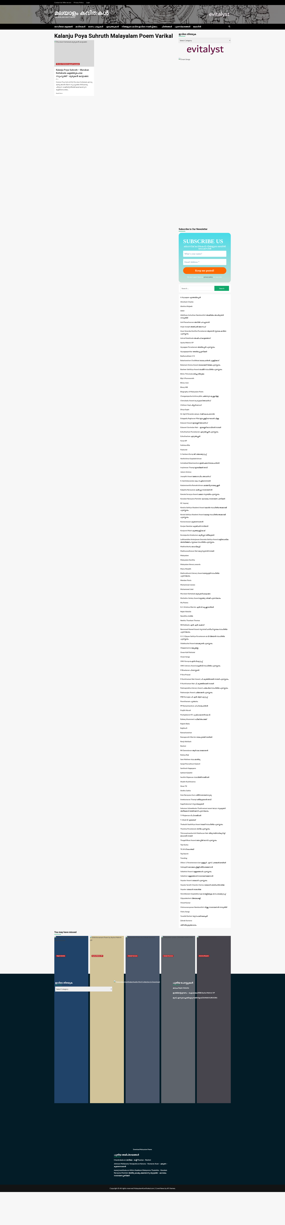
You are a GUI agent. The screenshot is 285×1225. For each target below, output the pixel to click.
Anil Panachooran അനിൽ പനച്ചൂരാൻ (195, 322)
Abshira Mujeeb (186, 306)
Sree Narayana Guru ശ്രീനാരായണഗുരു (196, 795)
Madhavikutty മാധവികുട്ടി (190, 546)
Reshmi (183, 746)
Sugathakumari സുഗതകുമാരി (192, 804)
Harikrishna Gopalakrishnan (191, 459)
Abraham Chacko (186, 302)
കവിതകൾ (80, 26)
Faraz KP (183, 441)
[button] (229, 26)
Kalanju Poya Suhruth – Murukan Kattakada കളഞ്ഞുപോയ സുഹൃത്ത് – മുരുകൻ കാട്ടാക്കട (72, 73)
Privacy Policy (79, 2)
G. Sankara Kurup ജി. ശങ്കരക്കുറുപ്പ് (193, 454)
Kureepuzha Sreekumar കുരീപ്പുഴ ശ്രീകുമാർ (197, 535)
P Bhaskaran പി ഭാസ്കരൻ (189, 670)
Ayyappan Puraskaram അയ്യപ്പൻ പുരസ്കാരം (197, 347)
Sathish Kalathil (186, 773)
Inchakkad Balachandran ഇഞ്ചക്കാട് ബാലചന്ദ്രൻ (199, 463)
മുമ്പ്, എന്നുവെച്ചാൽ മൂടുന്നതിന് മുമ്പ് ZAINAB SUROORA (195, 998)
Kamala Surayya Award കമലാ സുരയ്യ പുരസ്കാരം (199, 494)
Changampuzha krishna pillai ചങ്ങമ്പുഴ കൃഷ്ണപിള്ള (199, 396)
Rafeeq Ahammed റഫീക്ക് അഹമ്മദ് (193, 719)
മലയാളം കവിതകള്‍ (81, 12)
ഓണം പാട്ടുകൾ (95, 26)
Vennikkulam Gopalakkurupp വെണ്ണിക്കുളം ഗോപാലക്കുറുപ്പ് (203, 894)
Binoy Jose (184, 383)
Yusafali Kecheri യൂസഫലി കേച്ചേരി (194, 916)
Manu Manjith (185, 569)
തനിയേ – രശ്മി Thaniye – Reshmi (138, 1160)
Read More (59, 93)
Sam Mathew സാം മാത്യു (190, 759)
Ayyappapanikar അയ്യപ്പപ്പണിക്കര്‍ (193, 352)
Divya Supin (184, 409)
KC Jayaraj (184, 503)
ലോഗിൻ (197, 26)
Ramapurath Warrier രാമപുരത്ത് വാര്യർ (196, 737)
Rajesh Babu (185, 724)
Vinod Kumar (185, 903)
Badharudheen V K (187, 356)
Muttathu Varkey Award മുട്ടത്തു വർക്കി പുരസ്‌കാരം (200, 598)
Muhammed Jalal (186, 589)
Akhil (182, 311)
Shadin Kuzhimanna (187, 782)
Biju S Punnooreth (187, 378)
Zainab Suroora (186, 921)
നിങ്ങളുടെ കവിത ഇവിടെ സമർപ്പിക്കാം (139, 26)
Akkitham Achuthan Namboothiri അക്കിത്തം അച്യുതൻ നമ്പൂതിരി (202, 316)
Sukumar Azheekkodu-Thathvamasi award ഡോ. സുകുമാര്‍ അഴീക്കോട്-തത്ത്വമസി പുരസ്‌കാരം (203, 809)
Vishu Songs (185, 912)
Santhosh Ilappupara (188, 768)
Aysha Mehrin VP (186, 343)
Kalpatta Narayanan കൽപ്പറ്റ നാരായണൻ (196, 490)
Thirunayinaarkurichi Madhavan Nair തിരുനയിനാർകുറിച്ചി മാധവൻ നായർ (202, 834)
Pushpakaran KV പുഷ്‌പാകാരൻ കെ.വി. (195, 715)
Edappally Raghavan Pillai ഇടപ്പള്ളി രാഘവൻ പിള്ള (199, 418)
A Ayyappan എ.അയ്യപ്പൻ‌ (190, 297)
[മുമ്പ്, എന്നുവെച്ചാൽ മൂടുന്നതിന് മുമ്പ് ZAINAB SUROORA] (143, 947)
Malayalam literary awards (190, 564)
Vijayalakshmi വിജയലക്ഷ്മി (190, 898)
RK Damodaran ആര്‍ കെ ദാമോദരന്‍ (194, 750)
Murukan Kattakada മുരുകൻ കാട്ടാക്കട (68, 64)
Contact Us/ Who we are (62, 2)
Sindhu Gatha (185, 791)
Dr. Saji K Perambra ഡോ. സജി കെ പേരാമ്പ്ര (197, 414)
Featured (183, 450)
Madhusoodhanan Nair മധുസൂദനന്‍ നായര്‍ (197, 551)
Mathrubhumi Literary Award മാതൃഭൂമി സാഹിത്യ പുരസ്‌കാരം (199, 574)
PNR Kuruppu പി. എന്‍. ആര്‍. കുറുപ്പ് (194, 697)
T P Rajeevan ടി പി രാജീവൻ (190, 815)
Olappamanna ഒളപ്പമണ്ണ (189, 648)
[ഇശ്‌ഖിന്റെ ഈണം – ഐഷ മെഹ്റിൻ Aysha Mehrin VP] (107, 947)
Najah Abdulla (185, 611)
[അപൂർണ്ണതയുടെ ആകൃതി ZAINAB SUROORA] (178, 947)
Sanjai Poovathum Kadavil (190, 764)
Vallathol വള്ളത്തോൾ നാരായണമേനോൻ (196, 876)
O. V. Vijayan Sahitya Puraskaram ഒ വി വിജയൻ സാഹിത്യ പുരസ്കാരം (202, 637)
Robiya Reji (184, 755)
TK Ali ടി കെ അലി (187, 849)
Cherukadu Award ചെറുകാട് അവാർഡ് (195, 401)
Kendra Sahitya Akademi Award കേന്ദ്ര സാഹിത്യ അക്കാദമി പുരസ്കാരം (203, 508)
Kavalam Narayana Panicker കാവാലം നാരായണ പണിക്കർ (202, 499)
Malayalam (184, 555)
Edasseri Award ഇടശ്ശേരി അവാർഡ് (194, 423)
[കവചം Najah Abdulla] (71, 947)
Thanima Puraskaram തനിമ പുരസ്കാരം (195, 829)
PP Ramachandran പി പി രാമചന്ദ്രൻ (194, 706)
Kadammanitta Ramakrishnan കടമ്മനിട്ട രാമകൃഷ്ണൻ (200, 485)
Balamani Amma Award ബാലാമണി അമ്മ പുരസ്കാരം (200, 365)
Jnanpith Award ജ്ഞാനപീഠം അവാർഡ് (195, 476)
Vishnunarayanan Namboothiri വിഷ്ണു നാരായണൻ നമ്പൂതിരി (203, 907)
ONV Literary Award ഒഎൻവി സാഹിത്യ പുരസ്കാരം (200, 666)
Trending (183, 858)
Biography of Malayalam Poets (191, 392)
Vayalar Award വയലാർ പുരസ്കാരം (193, 880)
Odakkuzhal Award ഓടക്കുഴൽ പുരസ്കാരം (196, 643)
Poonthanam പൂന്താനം (189, 701)
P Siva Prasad (185, 675)
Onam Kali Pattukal (187, 652)
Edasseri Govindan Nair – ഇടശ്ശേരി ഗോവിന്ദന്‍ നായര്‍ (200, 427)
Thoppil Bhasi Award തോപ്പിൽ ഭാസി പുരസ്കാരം (198, 840)
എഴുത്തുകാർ (112, 26)
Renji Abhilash (185, 741)
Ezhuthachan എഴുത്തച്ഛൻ (190, 436)
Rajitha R (183, 728)
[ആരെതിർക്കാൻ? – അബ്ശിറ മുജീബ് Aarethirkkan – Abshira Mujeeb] (214, 947)
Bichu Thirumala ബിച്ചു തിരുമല (192, 374)
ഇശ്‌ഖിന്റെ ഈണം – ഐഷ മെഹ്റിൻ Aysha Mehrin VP (194, 993)
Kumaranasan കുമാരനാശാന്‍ (191, 522)
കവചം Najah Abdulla (181, 988)
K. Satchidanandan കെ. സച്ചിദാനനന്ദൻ (195, 481)
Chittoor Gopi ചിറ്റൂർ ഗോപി (190, 405)
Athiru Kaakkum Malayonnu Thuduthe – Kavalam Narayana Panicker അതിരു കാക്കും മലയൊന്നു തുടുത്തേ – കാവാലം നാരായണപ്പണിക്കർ (140, 1173)
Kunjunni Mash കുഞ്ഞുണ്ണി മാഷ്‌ (192, 531)
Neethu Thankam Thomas (190, 620)
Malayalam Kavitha (187, 560)
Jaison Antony (185, 472)
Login (88, 2)
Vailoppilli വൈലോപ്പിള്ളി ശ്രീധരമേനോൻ (196, 867)
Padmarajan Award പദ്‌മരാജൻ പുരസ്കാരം (196, 692)
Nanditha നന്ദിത (186, 616)
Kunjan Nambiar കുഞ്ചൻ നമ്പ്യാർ (194, 526)
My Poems (184, 603)
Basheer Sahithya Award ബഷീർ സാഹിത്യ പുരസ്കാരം (201, 369)
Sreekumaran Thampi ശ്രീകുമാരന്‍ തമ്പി (195, 799)
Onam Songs (185, 657)
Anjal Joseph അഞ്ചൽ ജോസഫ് (193, 327)
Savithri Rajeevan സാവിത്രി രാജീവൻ (194, 777)
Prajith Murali (185, 710)
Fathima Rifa (185, 445)
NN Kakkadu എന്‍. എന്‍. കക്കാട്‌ (192, 625)
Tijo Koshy (184, 845)
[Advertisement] (67, 1208)
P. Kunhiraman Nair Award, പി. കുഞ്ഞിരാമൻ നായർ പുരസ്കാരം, (204, 679)
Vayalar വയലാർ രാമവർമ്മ (190, 889)
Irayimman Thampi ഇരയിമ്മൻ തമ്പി (194, 467)
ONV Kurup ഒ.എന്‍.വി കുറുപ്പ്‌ (191, 661)
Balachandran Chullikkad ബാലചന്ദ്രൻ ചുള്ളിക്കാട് (199, 360)
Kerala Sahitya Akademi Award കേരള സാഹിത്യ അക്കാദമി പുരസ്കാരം (203, 516)
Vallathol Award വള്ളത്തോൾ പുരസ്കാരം (196, 871)
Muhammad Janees (187, 585)
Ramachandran (186, 733)
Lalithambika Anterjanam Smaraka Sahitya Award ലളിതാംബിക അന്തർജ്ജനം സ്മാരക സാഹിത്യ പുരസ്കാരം (204, 540)
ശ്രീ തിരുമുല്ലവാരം (188, 925)
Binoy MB (184, 387)
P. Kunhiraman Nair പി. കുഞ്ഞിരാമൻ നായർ (197, 684)
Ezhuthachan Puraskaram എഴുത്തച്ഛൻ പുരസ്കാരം (199, 432)
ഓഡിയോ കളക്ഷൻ (63, 26)
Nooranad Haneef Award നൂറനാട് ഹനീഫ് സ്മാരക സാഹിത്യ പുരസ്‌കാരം (203, 630)
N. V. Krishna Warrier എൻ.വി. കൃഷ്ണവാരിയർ (197, 607)
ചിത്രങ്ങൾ (167, 26)
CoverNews (159, 1188)
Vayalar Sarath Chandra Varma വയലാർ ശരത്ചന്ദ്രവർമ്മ (202, 885)
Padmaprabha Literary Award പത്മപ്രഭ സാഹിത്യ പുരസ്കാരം (204, 688)
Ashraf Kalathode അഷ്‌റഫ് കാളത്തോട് (195, 338)
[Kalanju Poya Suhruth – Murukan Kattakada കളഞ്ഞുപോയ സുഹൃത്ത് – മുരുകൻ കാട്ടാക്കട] (74, 53)
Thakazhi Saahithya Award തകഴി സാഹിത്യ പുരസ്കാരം (201, 824)
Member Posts (185, 580)
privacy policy (208, 277)
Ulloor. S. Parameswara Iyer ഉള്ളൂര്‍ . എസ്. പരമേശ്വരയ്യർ (203, 863)
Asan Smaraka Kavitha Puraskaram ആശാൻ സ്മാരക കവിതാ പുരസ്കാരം (203, 332)
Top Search (184, 854)
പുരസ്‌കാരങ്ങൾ (182, 26)
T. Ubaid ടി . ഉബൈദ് (188, 820)
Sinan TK (183, 786)
